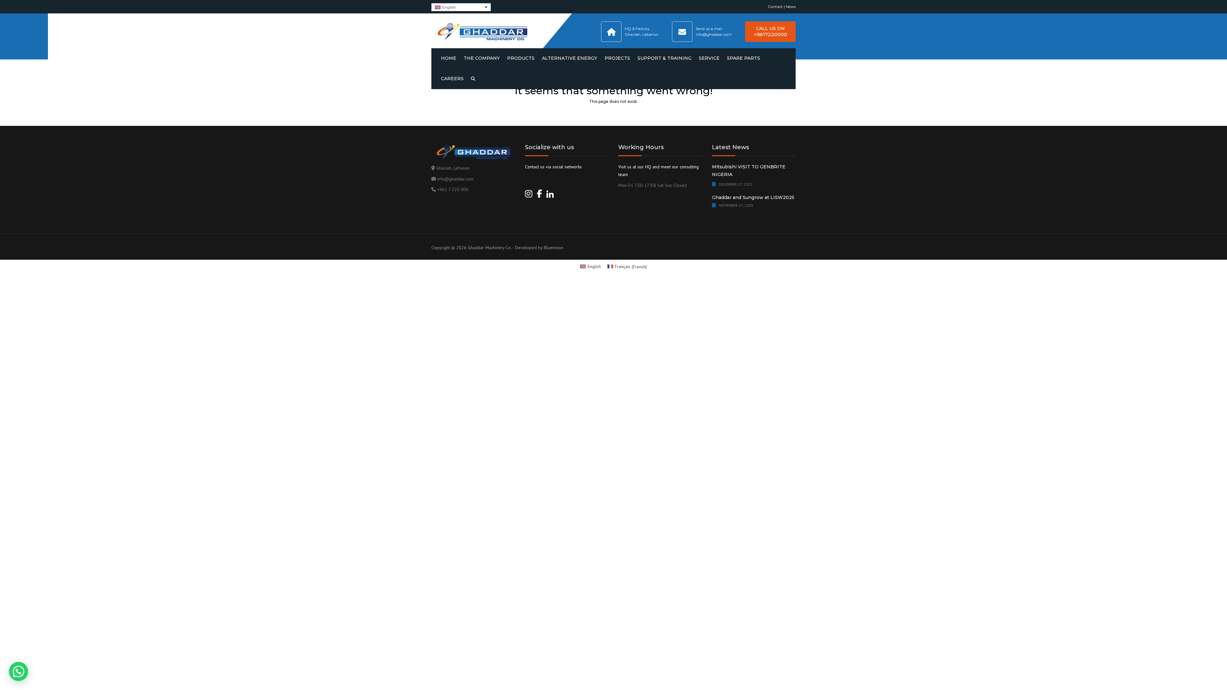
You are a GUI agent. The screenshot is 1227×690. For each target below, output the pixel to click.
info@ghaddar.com (455, 179)
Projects (617, 58)
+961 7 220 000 (452, 189)
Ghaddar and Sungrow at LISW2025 (753, 197)
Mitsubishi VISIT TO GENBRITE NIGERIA (748, 170)
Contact (775, 6)
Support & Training (664, 58)
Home (448, 58)
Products (521, 58)
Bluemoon (553, 247)
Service (709, 58)
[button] (18, 671)
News (791, 6)
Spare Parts (743, 58)
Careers (452, 78)
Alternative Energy (569, 58)
